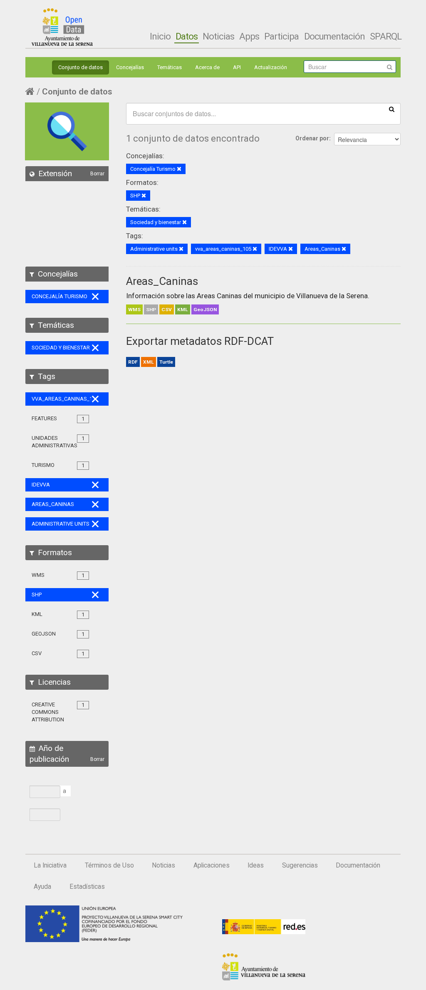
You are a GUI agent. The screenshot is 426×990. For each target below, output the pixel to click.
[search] (391, 108)
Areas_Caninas (162, 281)
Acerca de (207, 67)
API (237, 67)
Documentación (334, 36)
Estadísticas (87, 886)
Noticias (218, 36)
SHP (151, 309)
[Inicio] (62, 27)
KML (182, 309)
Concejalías (130, 67)
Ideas (256, 865)
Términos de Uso (109, 865)
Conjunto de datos (80, 67)
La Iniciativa (50, 865)
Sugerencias (300, 865)
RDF (133, 362)
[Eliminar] (179, 169)
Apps (249, 36)
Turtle (166, 362)
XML (148, 362)
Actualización (270, 67)
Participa (281, 36)
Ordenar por (312, 138)
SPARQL (385, 36)
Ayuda (42, 886)
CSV (166, 309)
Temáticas (169, 67)
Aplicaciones (211, 865)
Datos (187, 36)
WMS (134, 309)
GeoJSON (205, 309)
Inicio (160, 36)
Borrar (97, 174)
